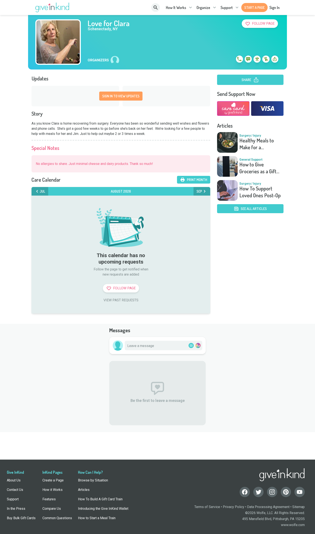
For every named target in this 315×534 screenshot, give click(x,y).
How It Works (176, 7)
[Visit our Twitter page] (258, 492)
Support (226, 7)
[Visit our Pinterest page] (286, 492)
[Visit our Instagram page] (272, 492)
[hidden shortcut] (229, 60)
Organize (203, 7)
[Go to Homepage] (52, 7)
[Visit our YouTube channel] (299, 492)
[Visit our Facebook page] (245, 492)
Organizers (98, 60)
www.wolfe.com (293, 525)
